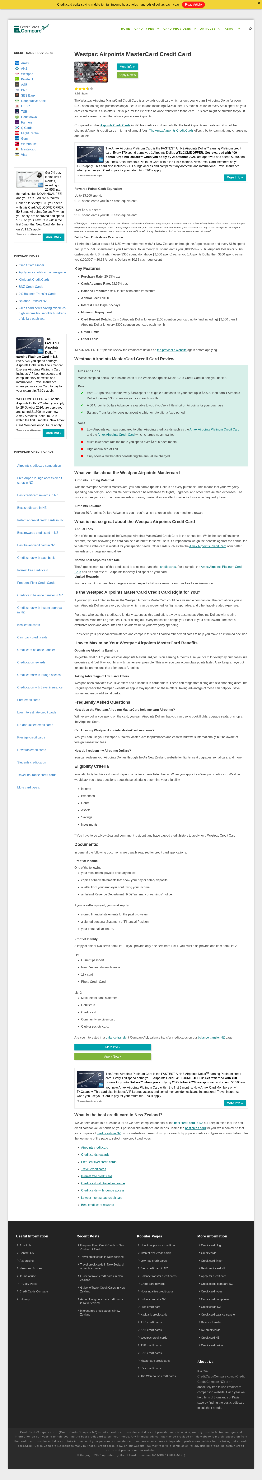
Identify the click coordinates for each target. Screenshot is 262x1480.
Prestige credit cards (31, 737)
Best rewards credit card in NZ (37, 532)
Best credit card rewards (97, 1204)
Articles (208, 28)
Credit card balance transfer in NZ (40, 595)
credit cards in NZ (109, 1133)
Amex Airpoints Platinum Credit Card (214, 429)
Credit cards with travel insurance (40, 687)
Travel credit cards (93, 1169)
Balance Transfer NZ (33, 301)
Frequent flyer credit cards (98, 1162)
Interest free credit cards (156, 1253)
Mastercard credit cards (156, 1360)
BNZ (24, 90)
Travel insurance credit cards (36, 775)
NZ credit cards (210, 1329)
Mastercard (28, 149)
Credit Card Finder (31, 265)
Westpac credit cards (154, 1337)
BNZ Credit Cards (31, 286)
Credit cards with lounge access (102, 1190)
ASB (24, 84)
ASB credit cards (151, 1322)
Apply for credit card (213, 1276)
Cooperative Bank (33, 101)
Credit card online (212, 1345)
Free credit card (150, 1306)
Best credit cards (28, 625)
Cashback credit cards (32, 637)
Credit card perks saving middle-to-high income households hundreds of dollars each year (42, 313)
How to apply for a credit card (159, 1245)
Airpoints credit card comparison (39, 465)
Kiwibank (27, 79)
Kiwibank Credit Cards (34, 279)
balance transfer (117, 1037)
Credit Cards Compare (34, 1291)
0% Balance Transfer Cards (37, 293)
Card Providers (177, 28)
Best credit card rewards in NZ (37, 495)
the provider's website (172, 350)
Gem (24, 138)
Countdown (29, 117)
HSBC (25, 106)
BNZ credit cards (151, 1353)
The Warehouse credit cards (158, 1376)
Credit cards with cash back (36, 557)
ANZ (24, 68)
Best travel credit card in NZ (36, 545)
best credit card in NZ (188, 1123)
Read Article (193, 4)
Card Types (144, 28)
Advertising (27, 1260)
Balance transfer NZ (153, 1299)
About (230, 28)
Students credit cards (31, 762)
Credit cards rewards (95, 1154)
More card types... (29, 787)
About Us (25, 1245)
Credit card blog (211, 1245)
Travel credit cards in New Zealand (102, 1256)
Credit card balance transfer (36, 650)
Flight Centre (30, 133)
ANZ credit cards (151, 1329)
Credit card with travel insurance (103, 1183)
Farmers (26, 122)
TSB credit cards (151, 1345)
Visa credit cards (151, 1368)
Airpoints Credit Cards (115, 125)
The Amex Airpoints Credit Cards (171, 130)
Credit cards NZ (211, 1306)
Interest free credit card (96, 1176)
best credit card (195, 1128)
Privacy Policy (29, 1283)
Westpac (27, 74)
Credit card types (211, 1291)
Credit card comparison (215, 1299)
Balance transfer (211, 1322)
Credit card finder (211, 1260)
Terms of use (28, 1276)
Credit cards (208, 1253)
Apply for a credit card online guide (42, 272)
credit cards (168, 566)
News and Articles (31, 1268)
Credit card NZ (210, 1337)
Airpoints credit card (94, 1147)
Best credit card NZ (213, 1268)
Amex (25, 63)
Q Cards (26, 127)
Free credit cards (28, 700)
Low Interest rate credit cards (36, 712)
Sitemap (25, 1299)
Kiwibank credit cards (154, 1314)
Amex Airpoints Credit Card (116, 434)
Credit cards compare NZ (217, 1283)
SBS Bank (28, 95)
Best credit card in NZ (32, 507)
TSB (24, 111)
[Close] (259, 3)
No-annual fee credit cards (35, 725)
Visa (24, 154)
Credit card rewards (153, 1283)
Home (125, 28)
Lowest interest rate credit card (102, 1197)
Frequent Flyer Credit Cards (36, 582)
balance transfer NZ (211, 1037)
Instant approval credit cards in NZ (40, 520)
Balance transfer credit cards (159, 1276)
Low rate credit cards (154, 1260)
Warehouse (29, 144)
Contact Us (27, 1253)
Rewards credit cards (31, 750)
